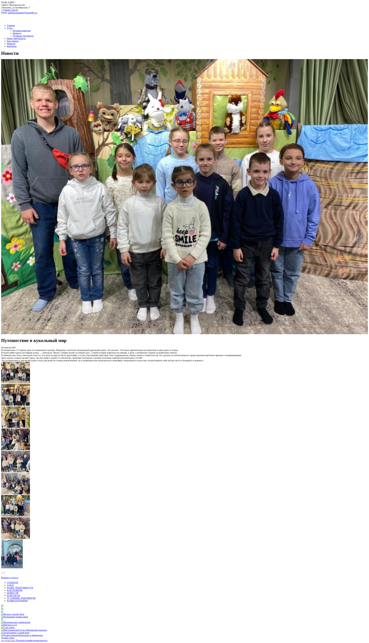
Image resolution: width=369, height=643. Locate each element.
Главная (11, 25)
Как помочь (12, 41)
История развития (21, 30)
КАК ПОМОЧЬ (14, 590)
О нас (10, 28)
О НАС (10, 585)
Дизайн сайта (7, 638)
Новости (11, 43)
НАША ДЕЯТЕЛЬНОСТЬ (20, 587)
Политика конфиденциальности (31, 640)
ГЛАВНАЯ (12, 582)
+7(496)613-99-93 (9, 10)
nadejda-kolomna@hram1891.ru (22, 13)
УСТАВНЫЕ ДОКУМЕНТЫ (21, 598)
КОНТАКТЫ (13, 595)
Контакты (12, 46)
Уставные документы (23, 36)
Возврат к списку (9, 577)
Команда (17, 33)
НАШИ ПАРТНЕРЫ (17, 600)
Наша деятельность (16, 38)
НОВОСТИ (12, 593)
